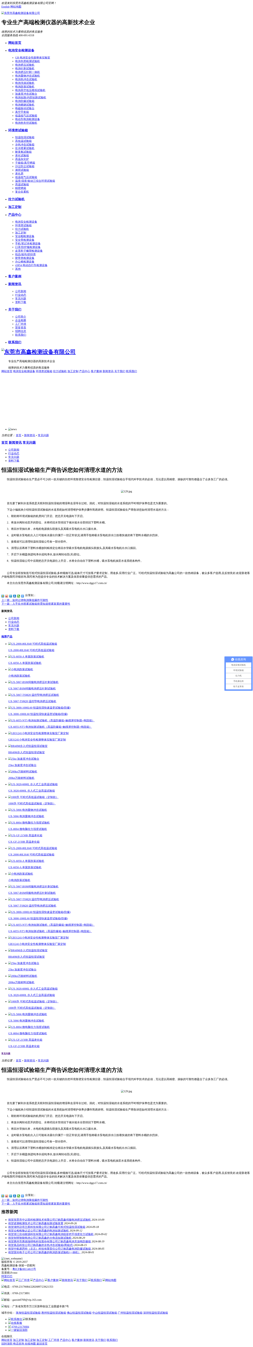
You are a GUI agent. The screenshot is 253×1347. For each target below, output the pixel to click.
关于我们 (14, 309)
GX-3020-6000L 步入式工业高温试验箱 (31, 790)
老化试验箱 (22, 155)
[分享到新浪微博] (6, 596)
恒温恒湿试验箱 (24, 137)
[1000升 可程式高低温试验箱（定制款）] (33, 797)
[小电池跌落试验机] (20, 669)
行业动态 (20, 294)
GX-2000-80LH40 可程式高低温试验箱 (31, 650)
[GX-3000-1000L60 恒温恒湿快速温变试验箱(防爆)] (39, 707)
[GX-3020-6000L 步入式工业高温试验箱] (33, 784)
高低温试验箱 (23, 140)
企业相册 (20, 320)
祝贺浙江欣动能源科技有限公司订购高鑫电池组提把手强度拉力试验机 (51, 1234)
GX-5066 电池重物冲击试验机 (26, 816)
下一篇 (35, 603)
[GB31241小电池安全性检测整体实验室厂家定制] (38, 733)
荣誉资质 (20, 327)
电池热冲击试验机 (26, 79)
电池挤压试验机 (24, 64)
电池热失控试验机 (26, 122)
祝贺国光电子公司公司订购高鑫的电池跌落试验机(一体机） (44, 1252)
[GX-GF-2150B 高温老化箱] (25, 835)
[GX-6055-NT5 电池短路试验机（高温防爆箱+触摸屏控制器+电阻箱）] (51, 720)
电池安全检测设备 (21, 50)
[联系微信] (15, 1319)
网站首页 (14, 43)
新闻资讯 (14, 284)
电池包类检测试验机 (27, 61)
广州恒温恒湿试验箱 (130, 1312)
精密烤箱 (20, 188)
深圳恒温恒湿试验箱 (155, 1312)
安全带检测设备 (24, 239)
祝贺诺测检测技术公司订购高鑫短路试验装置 (35, 1223)
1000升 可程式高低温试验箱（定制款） (32, 803)
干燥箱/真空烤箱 (25, 162)
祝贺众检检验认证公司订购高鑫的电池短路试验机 (38, 1230)
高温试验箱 (22, 184)
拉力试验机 (16, 199)
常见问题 (20, 298)
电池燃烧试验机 (24, 104)
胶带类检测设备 (24, 258)
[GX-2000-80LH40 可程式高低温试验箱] (32, 643)
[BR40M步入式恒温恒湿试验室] (28, 746)
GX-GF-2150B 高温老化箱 (24, 841)
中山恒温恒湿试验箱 (104, 1312)
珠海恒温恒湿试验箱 (28, 1312)
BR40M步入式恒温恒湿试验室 (26, 752)
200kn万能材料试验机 (21, 777)
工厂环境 (20, 323)
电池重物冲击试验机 (27, 75)
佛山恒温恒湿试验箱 (79, 1312)
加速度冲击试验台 (26, 93)
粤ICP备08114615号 (24, 1269)
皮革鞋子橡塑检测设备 (29, 250)
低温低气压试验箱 (26, 115)
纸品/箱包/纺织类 (25, 254)
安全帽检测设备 (24, 236)
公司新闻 (20, 291)
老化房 (19, 173)
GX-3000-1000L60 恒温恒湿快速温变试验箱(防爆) (38, 714)
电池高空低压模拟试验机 (30, 90)
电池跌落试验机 (24, 86)
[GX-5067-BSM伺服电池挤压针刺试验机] (33, 682)
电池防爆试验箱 (24, 101)
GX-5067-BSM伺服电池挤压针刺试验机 (32, 688)
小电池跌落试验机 (19, 675)
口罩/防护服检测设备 (28, 247)
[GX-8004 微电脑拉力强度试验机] (29, 822)
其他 (18, 268)
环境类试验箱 (18, 130)
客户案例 (14, 276)
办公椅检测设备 (24, 261)
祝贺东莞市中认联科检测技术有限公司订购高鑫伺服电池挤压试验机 (49, 1219)
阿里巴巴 (6, 1276)
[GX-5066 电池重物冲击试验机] (27, 809)
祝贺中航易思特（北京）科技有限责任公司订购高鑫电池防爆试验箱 (49, 1248)
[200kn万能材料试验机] (22, 771)
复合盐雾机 (22, 191)
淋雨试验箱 (22, 169)
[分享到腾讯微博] (10, 596)
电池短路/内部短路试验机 (30, 97)
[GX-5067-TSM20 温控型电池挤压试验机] (33, 694)
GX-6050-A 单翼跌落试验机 (24, 663)
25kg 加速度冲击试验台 (22, 765)
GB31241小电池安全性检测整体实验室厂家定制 (37, 739)
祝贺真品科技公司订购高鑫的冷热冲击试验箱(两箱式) (40, 1245)
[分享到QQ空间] (2, 596)
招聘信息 (20, 331)
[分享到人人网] (14, 596)
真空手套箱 (22, 111)
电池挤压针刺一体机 (27, 72)
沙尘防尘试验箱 (24, 166)
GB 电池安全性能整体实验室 (32, 57)
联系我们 (20, 334)
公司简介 (20, 316)
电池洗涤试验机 (24, 82)
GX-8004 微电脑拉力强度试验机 (27, 829)
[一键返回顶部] (18, 1330)
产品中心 (14, 214)
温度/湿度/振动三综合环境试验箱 (35, 180)
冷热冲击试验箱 (24, 144)
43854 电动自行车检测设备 (31, 265)
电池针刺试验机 (24, 68)
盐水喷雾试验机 (24, 148)
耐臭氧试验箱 (23, 151)
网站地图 (15, 6)
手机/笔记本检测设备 (28, 243)
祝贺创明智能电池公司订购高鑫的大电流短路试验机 (40, 1237)
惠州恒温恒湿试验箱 (53, 1312)
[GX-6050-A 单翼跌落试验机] (26, 656)
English (5, 6)
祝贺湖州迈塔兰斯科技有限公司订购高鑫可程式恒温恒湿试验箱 (46, 1226)
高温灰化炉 (22, 159)
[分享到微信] (18, 596)
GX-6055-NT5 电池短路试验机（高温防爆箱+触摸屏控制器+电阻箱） (50, 726)
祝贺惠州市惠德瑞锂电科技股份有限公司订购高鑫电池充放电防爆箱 (49, 1241)
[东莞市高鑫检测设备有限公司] (20, 13)
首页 (18, 435)
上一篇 (24, 600)
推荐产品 (6, 636)
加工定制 (14, 207)
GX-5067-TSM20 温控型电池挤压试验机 (32, 701)
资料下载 (20, 302)
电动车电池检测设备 (27, 119)
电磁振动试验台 (24, 108)
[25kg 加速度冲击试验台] (23, 758)
